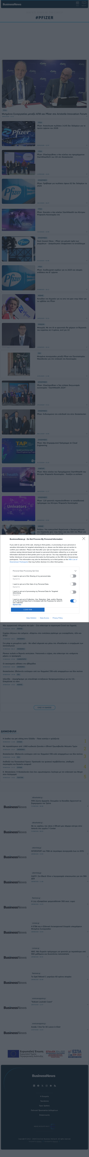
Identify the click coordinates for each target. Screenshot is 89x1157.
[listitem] (44, 571)
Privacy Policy (58, 618)
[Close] (84, 539)
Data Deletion (31, 618)
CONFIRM (28, 609)
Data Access (44, 618)
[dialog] (44, 578)
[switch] (73, 576)
